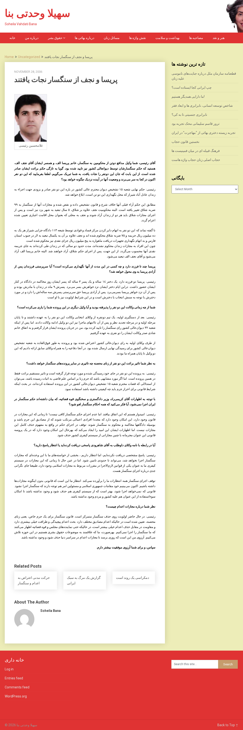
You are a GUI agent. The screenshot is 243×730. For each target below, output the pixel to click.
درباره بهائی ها (84, 38)
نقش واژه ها (137, 38)
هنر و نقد (218, 38)
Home (9, 57)
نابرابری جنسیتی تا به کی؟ (189, 114)
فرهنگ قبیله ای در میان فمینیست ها (196, 151)
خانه (12, 38)
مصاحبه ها (196, 38)
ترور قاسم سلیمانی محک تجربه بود (196, 124)
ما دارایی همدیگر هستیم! (188, 96)
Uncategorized (29, 57)
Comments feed (17, 687)
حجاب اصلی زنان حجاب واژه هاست (196, 160)
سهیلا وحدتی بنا (37, 13)
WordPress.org (16, 696)
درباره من (31, 38)
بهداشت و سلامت (167, 38)
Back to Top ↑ (227, 725)
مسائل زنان (112, 38)
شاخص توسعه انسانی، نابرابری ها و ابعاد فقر (202, 105)
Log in (9, 669)
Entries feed (14, 678)
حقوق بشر (55, 38)
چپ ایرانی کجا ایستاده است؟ (192, 87)
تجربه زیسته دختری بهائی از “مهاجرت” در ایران (203, 133)
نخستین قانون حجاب (185, 142)
